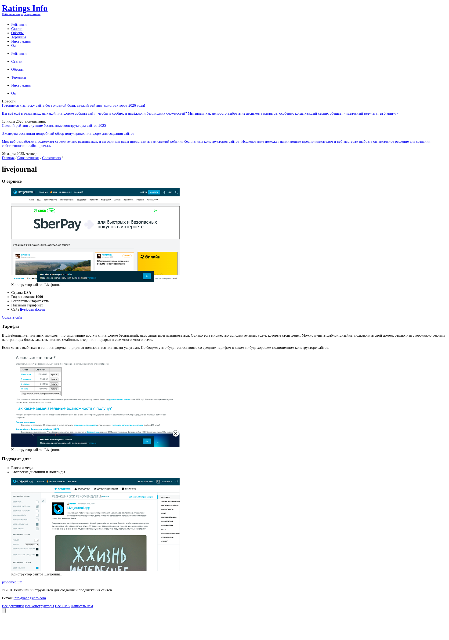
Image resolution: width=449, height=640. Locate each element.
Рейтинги (19, 24)
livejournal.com (32, 309)
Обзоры (17, 33)
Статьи (16, 29)
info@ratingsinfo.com (30, 598)
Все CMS (62, 606)
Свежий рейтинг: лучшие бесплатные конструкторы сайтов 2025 (54, 125)
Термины (18, 37)
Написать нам (82, 606)
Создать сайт (12, 317)
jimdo (6, 582)
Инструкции (21, 41)
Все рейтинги (13, 606)
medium (16, 582)
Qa (13, 45)
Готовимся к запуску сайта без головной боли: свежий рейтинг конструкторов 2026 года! (73, 105)
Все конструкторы (39, 606)
